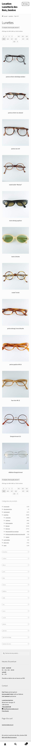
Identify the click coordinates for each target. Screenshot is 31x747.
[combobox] (15, 552)
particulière (7, 540)
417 (12, 39)
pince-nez (6, 542)
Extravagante (9, 523)
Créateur (8, 520)
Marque (7, 526)
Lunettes (11, 16)
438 (27, 39)
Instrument (7, 512)
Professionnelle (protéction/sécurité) (15, 534)
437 (23, 39)
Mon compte (5, 744)
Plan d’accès (5, 711)
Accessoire (6, 506)
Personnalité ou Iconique (12, 531)
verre (5, 545)
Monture (8, 529)
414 (27, 36)
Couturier (8, 517)
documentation (8, 509)
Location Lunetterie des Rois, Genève (9, 7)
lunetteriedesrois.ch (7, 725)
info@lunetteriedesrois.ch (10, 709)
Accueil (5, 16)
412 (19, 36)
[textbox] (15, 552)
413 (23, 36)
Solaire (7, 537)
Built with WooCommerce (9, 737)
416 (8, 39)
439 (14, 41)
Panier (24, 743)
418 (16, 39)
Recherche (15, 744)
